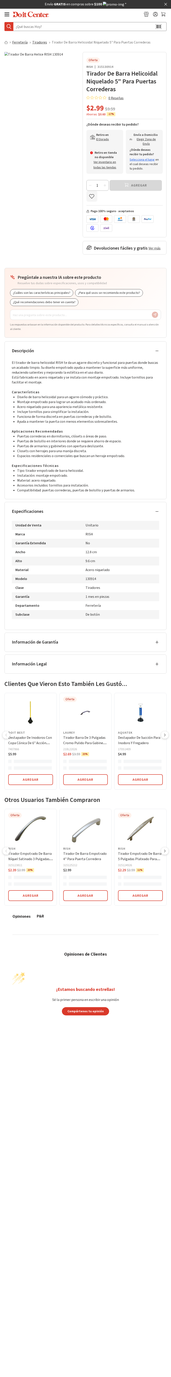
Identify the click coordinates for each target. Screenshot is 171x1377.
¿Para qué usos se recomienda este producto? (109, 293)
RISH (89, 67)
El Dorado (102, 139)
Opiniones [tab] (21, 916)
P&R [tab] (40, 916)
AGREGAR (31, 779)
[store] (146, 14)
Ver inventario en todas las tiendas (104, 165)
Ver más (155, 248)
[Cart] (164, 14)
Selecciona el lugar (142, 159)
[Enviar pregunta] (155, 315)
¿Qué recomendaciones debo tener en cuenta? (44, 302)
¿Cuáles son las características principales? (41, 293)
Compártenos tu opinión (85, 1011)
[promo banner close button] (166, 4)
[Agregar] (105, 185)
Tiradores (39, 42)
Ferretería (20, 42)
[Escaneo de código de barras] (158, 26)
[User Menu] (155, 14)
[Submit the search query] (8, 26)
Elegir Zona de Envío (146, 141)
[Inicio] (8, 42)
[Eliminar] (90, 185)
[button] (6, 735)
